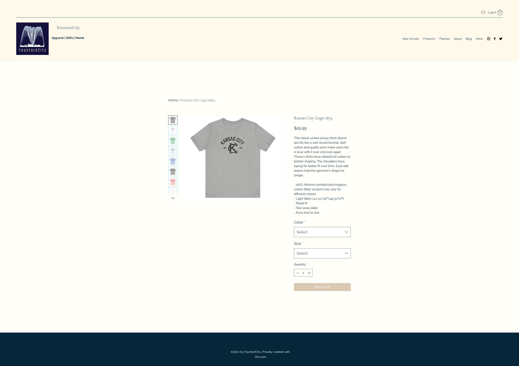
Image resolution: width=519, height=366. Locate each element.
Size (298, 243)
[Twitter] (501, 39)
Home (173, 100)
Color (299, 222)
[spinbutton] (303, 273)
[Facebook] (495, 39)
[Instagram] (489, 39)
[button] (500, 12)
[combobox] (322, 232)
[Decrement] (297, 273)
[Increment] (309, 273)
